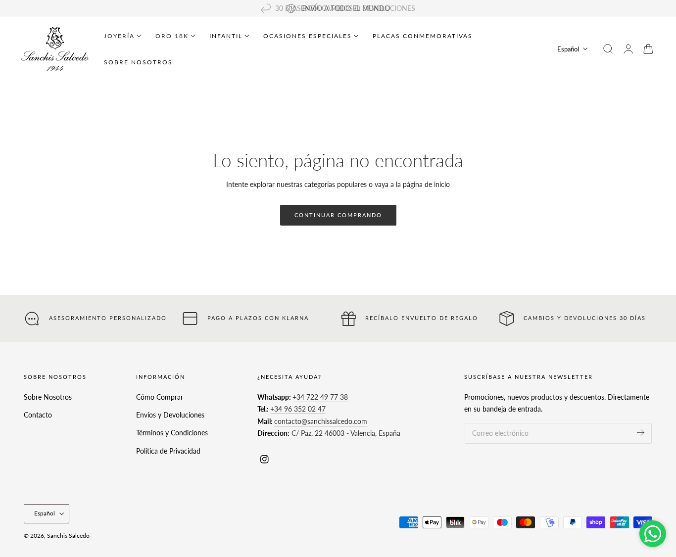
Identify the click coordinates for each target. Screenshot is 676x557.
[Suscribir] (640, 432)
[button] (608, 49)
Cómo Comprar (159, 397)
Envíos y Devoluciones (170, 415)
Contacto (38, 415)
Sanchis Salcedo (68, 535)
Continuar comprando (338, 215)
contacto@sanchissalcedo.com (320, 421)
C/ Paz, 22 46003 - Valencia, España (345, 433)
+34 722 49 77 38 (320, 397)
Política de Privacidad (168, 450)
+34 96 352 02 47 (298, 409)
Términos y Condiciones (172, 432)
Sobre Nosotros (48, 397)
